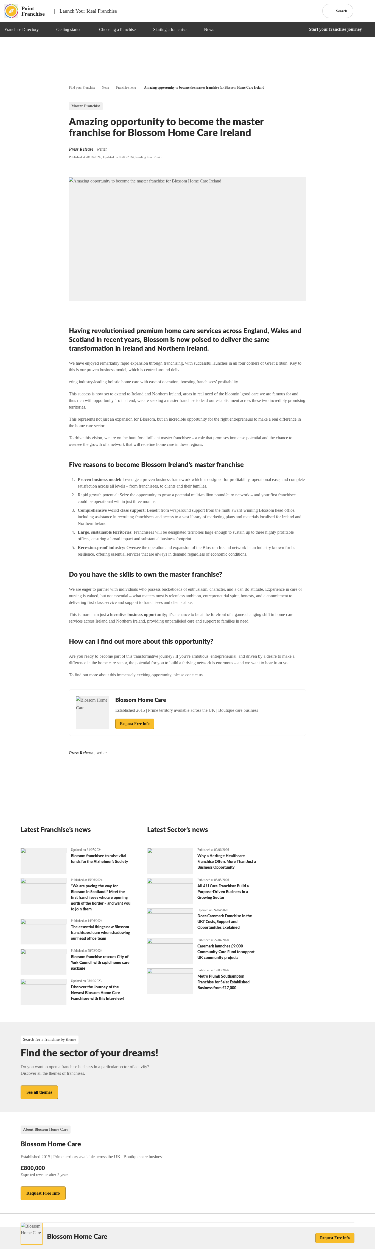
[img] (45, 29)
